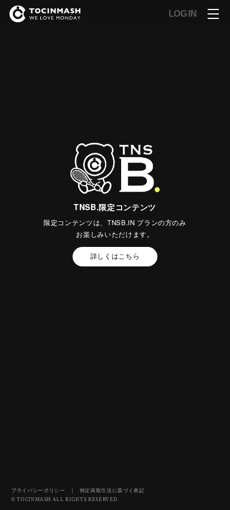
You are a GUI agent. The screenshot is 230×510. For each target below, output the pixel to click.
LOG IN (183, 13)
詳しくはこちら (115, 255)
